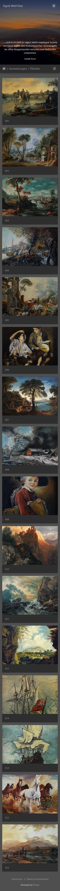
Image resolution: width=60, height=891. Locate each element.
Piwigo (36, 884)
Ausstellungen (18, 69)
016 (7, 867)
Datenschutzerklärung (37, 879)
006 (7, 369)
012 (7, 668)
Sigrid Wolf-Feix (13, 6)
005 (7, 320)
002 (7, 170)
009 (7, 519)
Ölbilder (35, 69)
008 (7, 469)
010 (7, 569)
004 (7, 270)
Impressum (17, 879)
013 (7, 718)
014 (7, 768)
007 (7, 419)
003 (7, 220)
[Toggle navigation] (54, 6)
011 (7, 619)
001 (7, 121)
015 (7, 817)
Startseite (4, 68)
